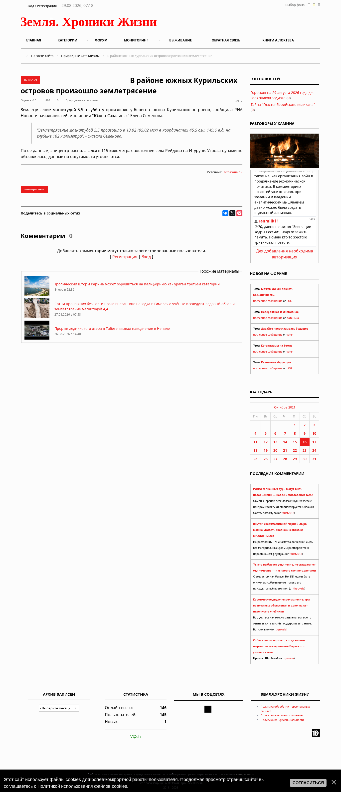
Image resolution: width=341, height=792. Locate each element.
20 (275, 450)
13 (275, 441)
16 (305, 441)
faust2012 (288, 513)
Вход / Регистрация (41, 5)
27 (275, 458)
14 (285, 441)
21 (285, 450)
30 (305, 458)
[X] (232, 213)
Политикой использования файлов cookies (82, 786)
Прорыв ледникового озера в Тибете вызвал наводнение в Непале (112, 328)
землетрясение (34, 189)
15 (295, 441)
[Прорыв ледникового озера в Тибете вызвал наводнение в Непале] (36, 339)
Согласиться (308, 783)
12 (266, 441)
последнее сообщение (267, 301)
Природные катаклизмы (80, 55)
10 (314, 433)
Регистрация (124, 256)
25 (255, 458)
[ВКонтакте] (225, 213)
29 (295, 458)
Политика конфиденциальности (282, 720)
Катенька (293, 318)
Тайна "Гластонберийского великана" (283, 104)
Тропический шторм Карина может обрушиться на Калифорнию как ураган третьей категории (137, 284)
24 (314, 450)
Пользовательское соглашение (282, 715)
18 (255, 450)
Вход (146, 256)
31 (314, 458)
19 (266, 450)
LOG (289, 301)
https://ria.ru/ (233, 172)
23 (305, 450)
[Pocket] (239, 213)
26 (266, 458)
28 (285, 458)
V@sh (135, 736)
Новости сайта (42, 55)
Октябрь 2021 (284, 407)
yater (290, 334)
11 (255, 441)
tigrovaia (298, 588)
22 (295, 450)
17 (314, 441)
